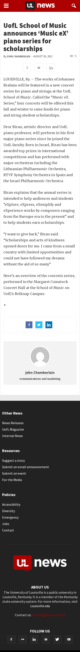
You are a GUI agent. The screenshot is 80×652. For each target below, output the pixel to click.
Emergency (10, 517)
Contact (8, 530)
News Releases (13, 423)
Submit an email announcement (25, 467)
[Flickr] (23, 639)
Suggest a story (13, 460)
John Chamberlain (18, 56)
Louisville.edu (40, 606)
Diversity (8, 511)
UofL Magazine (13, 429)
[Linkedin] (34, 639)
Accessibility (11, 504)
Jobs (5, 524)
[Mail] (46, 639)
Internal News (12, 436)
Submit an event (14, 473)
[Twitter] (57, 639)
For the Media (12, 480)
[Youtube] (69, 639)
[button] (74, 6)
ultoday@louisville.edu (48, 615)
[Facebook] (11, 639)
